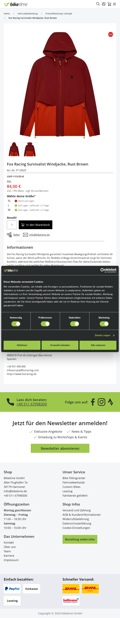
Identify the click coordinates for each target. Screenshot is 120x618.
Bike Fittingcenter (73, 478)
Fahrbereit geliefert (75, 495)
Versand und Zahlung (76, 510)
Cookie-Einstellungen (76, 528)
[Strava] (110, 402)
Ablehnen (22, 345)
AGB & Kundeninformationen (81, 514)
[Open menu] (114, 4)
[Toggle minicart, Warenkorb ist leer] (109, 4)
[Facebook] (93, 402)
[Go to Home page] (16, 4)
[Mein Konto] (103, 4)
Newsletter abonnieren (60, 448)
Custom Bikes (71, 487)
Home (7, 13)
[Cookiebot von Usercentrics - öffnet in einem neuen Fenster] (102, 270)
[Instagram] (101, 402)
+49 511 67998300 (32, 404)
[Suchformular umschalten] (98, 4)
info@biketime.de (15, 491)
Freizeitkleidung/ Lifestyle (58, 13)
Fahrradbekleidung (28, 13)
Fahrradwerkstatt (73, 482)
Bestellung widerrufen (80, 539)
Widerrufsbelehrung (75, 519)
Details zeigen (102, 335)
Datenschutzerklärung (76, 523)
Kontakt (9, 542)
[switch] (45, 323)
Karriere (9, 555)
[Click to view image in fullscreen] (60, 85)
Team (7, 551)
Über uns (10, 547)
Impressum (11, 560)
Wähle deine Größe (20, 196)
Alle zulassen (98, 345)
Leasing (67, 491)
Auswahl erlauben (60, 345)
